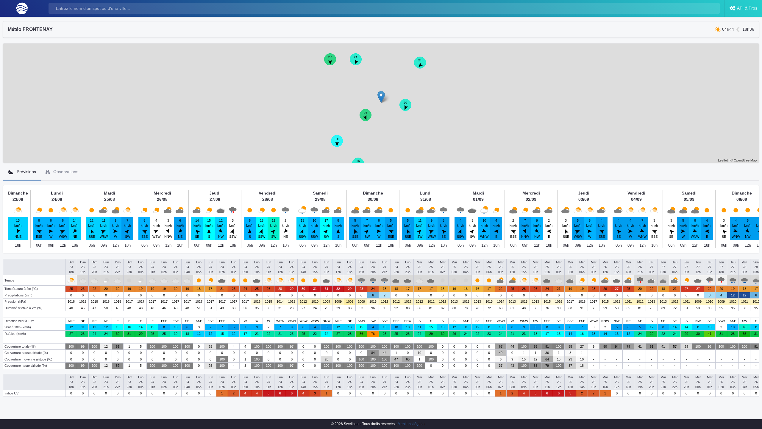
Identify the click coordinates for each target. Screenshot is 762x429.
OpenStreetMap (745, 160)
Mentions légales (411, 424)
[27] (333, 62)
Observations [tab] (65, 171)
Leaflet (723, 160)
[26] (369, 118)
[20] (408, 108)
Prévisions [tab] (25, 171)
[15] (340, 144)
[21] (359, 62)
